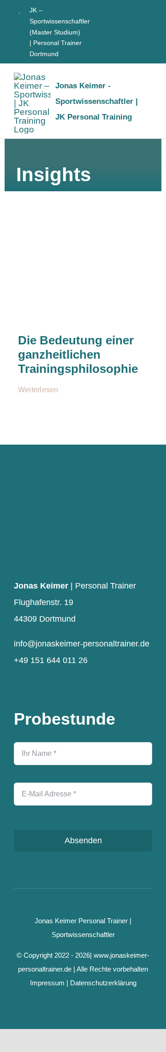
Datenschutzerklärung (103, 983)
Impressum (47, 983)
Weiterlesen (38, 390)
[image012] (83, 223)
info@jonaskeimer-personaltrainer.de (81, 643)
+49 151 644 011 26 (51, 660)
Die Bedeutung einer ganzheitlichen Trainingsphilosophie (78, 354)
